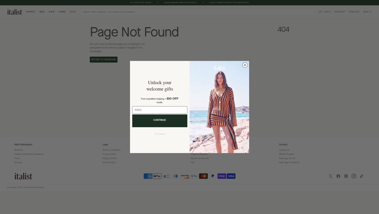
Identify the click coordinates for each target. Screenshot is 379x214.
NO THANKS (160, 134)
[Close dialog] (245, 65)
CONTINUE (159, 120)
